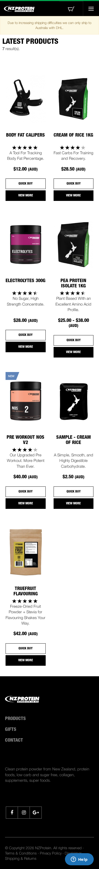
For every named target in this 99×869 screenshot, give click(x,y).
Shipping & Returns (20, 858)
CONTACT (14, 740)
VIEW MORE (25, 195)
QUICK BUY (25, 183)
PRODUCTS (15, 719)
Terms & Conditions (21, 853)
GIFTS (10, 729)
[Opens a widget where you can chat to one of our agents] (79, 859)
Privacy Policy (51, 853)
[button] (71, 8)
